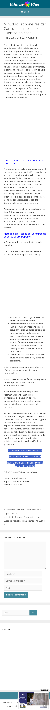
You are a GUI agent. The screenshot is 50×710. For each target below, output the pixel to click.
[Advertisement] (25, 130)
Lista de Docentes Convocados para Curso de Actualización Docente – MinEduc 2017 (24, 521)
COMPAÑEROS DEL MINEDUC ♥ (26, 456)
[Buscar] (33, 613)
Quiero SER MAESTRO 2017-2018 (26, 450)
